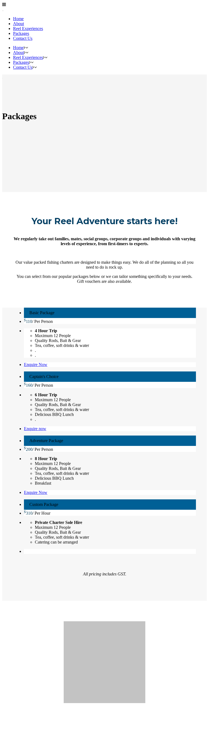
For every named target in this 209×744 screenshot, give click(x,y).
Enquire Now (35, 364)
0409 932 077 (104, 718)
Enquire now (35, 428)
